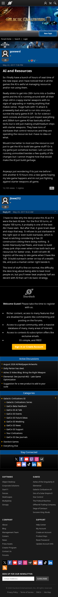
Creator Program (9, 547)
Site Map (47, 592)
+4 (5, 60)
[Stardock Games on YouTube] (26, 459)
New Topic (48, 33)
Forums (5, 555)
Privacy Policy (12, 592)
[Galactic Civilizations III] (29, 19)
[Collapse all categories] (55, 397)
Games (36, 476)
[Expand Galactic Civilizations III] (2, 398)
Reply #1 (7, 212)
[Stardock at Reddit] (18, 464)
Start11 (5, 489)
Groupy (5, 504)
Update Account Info (44, 544)
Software (7, 476)
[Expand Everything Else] (2, 446)
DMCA (38, 592)
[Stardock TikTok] (29, 464)
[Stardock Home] (10, 3)
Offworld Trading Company (44, 504)
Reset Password (42, 540)
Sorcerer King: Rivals (41, 512)
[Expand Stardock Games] (2, 441)
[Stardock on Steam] (41, 459)
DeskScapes (7, 497)
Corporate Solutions (10, 485)
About (4, 524)
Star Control (38, 497)
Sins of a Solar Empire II (42, 493)
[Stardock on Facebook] (21, 459)
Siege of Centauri (40, 508)
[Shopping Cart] (50, 3)
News (4, 540)
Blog (4, 528)
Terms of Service (27, 592)
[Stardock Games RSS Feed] (39, 464)
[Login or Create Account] (45, 3)
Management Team (10, 532)
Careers (5, 536)
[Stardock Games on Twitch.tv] (31, 459)
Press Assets (7, 544)
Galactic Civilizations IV (42, 489)
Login (25, 39)
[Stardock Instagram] (36, 459)
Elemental (37, 485)
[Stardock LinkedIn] (34, 464)
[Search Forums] (55, 3)
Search (17, 39)
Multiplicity (7, 500)
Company (7, 519)
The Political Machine (42, 500)
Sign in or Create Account (29, 346)
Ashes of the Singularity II (43, 482)
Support (40, 519)
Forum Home (6, 39)
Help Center (41, 524)
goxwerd (15, 51)
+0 (5, 207)
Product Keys (41, 536)
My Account (41, 528)
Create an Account (43, 532)
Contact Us (6, 551)
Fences (5, 493)
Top (55, 212)
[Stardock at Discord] (23, 464)
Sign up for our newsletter (17, 574)
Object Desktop (8, 482)
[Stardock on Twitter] (16, 459)
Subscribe (42, 578)
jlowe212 (15, 198)
